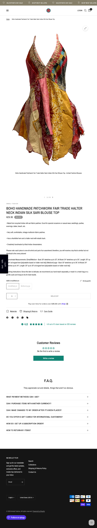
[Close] (81, 244)
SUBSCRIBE (66, 270)
